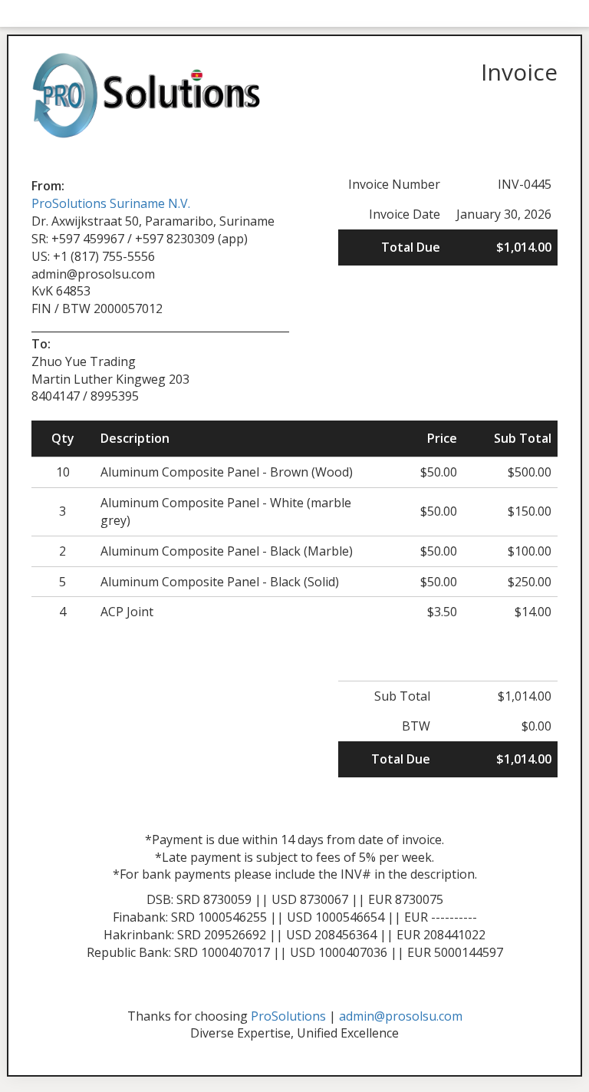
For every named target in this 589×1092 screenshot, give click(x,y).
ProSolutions (288, 1016)
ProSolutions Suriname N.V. (110, 203)
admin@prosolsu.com (400, 1016)
